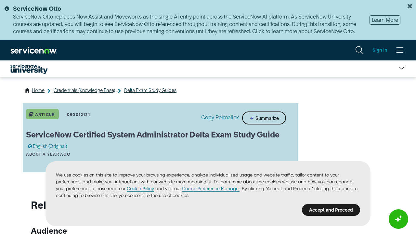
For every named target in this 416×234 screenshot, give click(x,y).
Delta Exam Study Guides (150, 90)
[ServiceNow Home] (33, 50)
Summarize (266, 118)
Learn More (385, 20)
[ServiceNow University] (29, 69)
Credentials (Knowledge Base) (84, 90)
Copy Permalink (220, 117)
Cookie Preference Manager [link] (211, 188)
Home (38, 90)
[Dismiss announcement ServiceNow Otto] (410, 6)
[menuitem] (359, 50)
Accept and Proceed (331, 210)
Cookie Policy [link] (140, 188)
